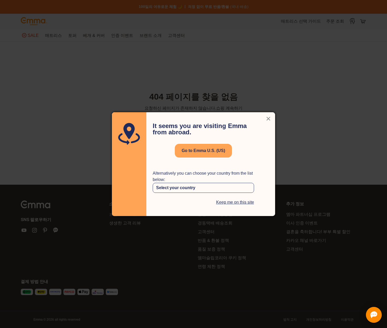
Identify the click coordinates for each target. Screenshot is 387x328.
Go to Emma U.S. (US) (203, 150)
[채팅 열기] (374, 315)
